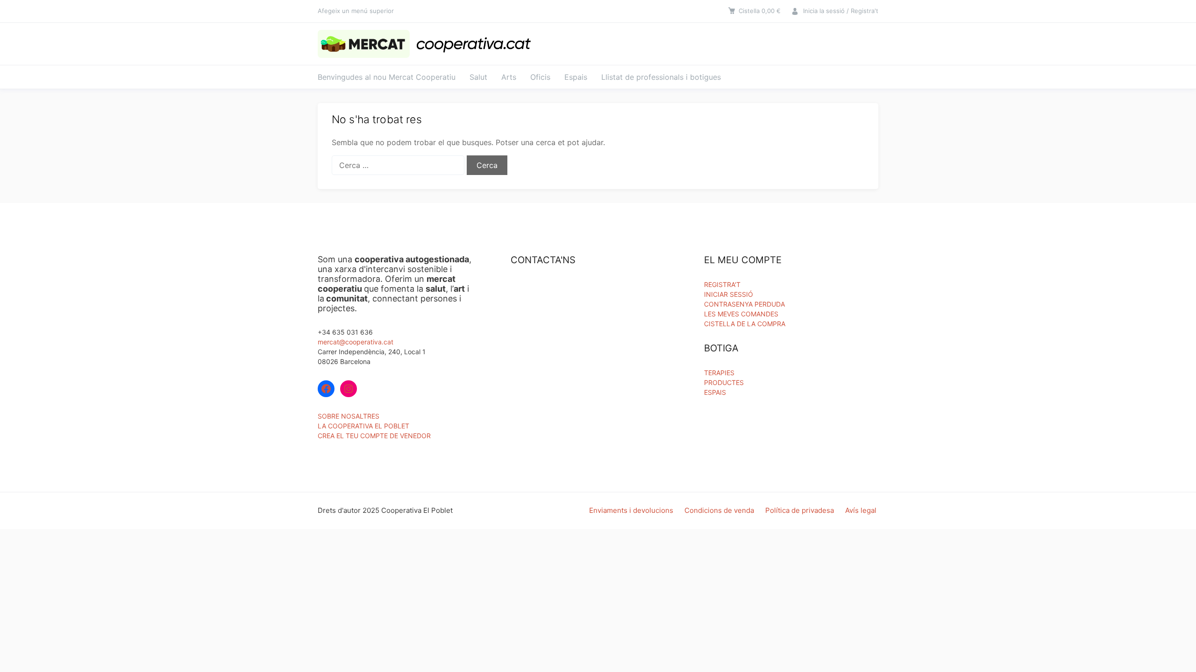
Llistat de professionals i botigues (661, 77)
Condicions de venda (719, 510)
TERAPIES (719, 373)
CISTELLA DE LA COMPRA (744, 324)
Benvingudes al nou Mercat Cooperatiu (387, 77)
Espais (575, 77)
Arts (508, 77)
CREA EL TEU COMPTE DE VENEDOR (374, 436)
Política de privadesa (799, 510)
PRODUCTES (724, 382)
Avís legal (860, 510)
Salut (478, 77)
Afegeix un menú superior (356, 10)
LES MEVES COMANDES (741, 314)
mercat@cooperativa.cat (355, 342)
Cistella (760, 10)
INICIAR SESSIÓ (728, 294)
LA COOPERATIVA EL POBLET (363, 426)
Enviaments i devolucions (631, 510)
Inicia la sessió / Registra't (840, 10)
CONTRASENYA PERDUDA (744, 304)
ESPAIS (715, 392)
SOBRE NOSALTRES (348, 416)
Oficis (540, 77)
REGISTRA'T (722, 284)
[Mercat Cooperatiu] (427, 44)
